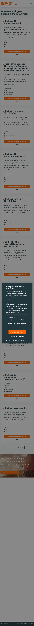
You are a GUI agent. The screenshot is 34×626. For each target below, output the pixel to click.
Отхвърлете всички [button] (17, 336)
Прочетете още (15, 312)
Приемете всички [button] (17, 332)
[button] (15, 340)
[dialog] (17, 313)
